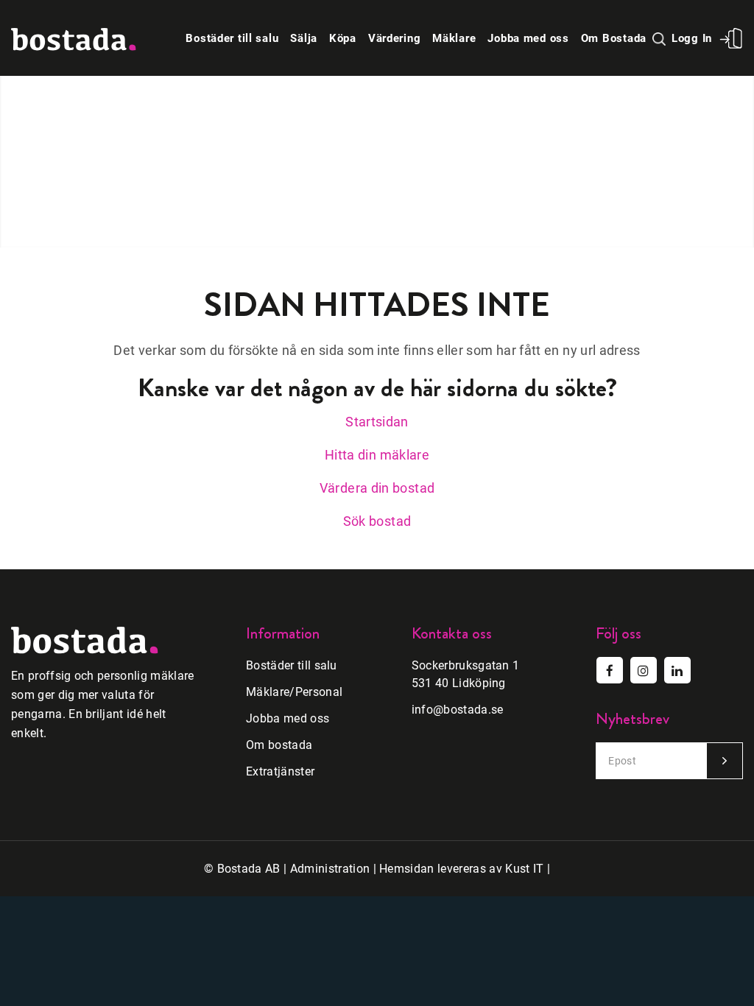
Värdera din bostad (377, 488)
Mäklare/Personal (294, 692)
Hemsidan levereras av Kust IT (461, 869)
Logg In (692, 38)
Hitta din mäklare (377, 454)
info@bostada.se (458, 710)
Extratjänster (280, 771)
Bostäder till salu (291, 665)
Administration (330, 869)
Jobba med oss (287, 718)
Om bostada (279, 745)
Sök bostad (377, 521)
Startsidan (377, 421)
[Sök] (659, 38)
